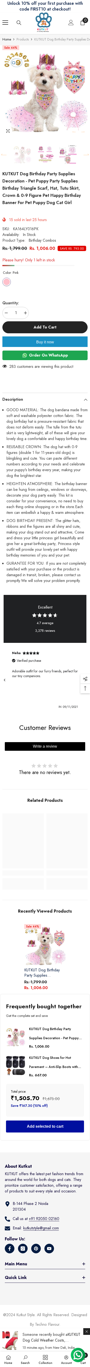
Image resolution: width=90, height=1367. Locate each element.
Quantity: (10, 303)
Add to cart (45, 327)
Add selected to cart (45, 1126)
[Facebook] (9, 1248)
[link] (23, 873)
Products (23, 39)
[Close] (86, 1331)
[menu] (5, 22)
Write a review (45, 746)
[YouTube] (49, 1248)
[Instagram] (23, 1248)
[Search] (19, 23)
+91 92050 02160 (44, 1218)
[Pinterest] (36, 1248)
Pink (6, 282)
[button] (74, 132)
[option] (45, 90)
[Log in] (71, 22)
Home (6, 39)
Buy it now (45, 342)
